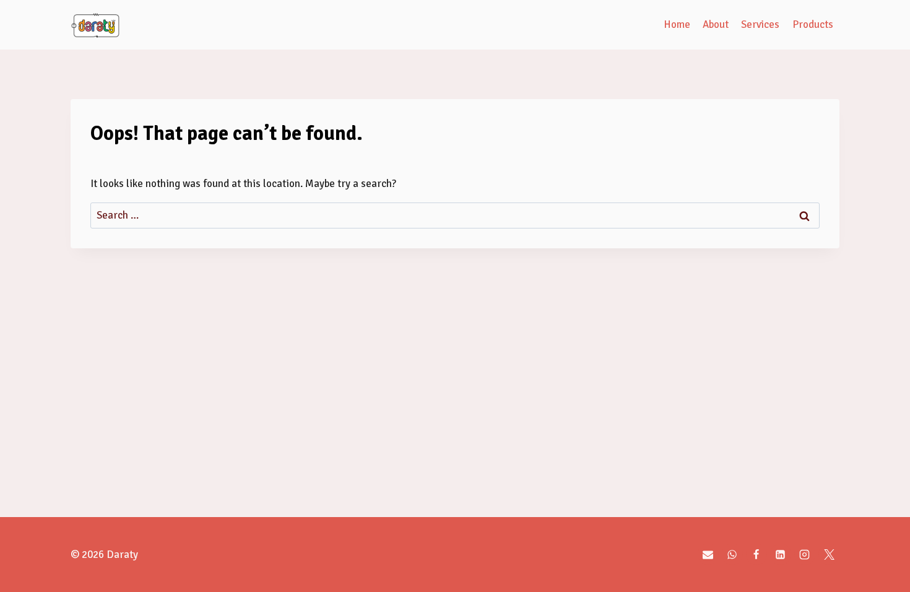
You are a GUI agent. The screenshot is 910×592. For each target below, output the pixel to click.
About (716, 24)
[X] (828, 554)
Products (812, 24)
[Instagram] (804, 554)
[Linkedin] (780, 554)
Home (677, 24)
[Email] (708, 554)
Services (760, 24)
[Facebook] (756, 554)
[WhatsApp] (732, 554)
